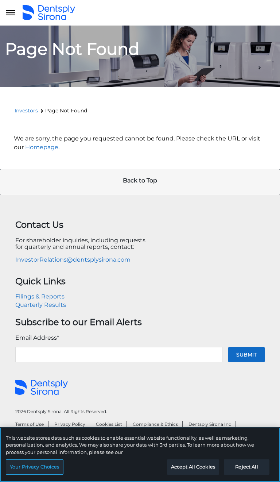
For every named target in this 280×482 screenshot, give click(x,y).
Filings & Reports (40, 296)
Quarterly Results (40, 304)
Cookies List (109, 424)
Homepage (41, 147)
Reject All (246, 467)
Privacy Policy (69, 424)
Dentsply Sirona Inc (209, 424)
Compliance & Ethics (155, 424)
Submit (246, 354)
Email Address (37, 337)
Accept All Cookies (193, 467)
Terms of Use (29, 424)
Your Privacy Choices (34, 467)
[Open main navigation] (10, 12)
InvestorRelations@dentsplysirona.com (73, 259)
